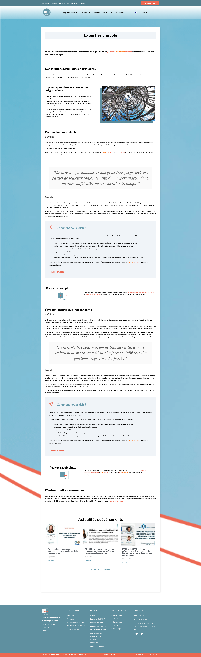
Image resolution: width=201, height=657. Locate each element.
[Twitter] (136, 634)
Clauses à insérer (96, 633)
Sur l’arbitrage (116, 629)
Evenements (99, 12)
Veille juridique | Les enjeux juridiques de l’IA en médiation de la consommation (63, 551)
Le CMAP (84, 12)
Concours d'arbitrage (97, 646)
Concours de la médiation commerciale (95, 640)
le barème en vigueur (134, 440)
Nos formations (117, 12)
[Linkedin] (141, 634)
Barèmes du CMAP (97, 622)
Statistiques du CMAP (98, 630)
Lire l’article (51, 560)
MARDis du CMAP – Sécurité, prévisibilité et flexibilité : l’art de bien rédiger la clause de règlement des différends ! (137, 552)
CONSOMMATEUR (78, 3)
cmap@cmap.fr (139, 615)
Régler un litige (69, 12)
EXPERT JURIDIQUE (49, 3)
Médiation (70, 615)
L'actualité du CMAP (97, 619)
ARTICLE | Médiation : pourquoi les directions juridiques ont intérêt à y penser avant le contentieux (99, 551)
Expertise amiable (73, 629)
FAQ (129, 12)
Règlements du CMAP (98, 626)
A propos (93, 615)
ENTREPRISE (64, 3)
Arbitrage (70, 619)
